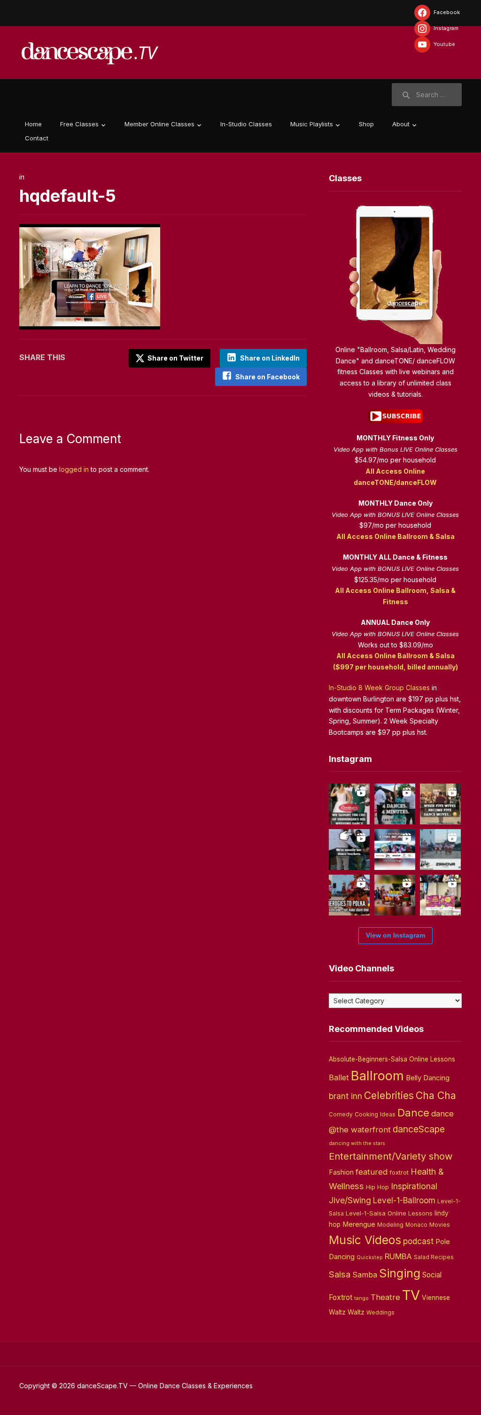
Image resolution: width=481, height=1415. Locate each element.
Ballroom (377, 1076)
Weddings (380, 1312)
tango (361, 1298)
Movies (439, 1224)
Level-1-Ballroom (404, 1200)
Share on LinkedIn (270, 358)
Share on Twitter (174, 358)
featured (372, 1172)
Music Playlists (311, 124)
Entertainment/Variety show (390, 1156)
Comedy (341, 1114)
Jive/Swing (350, 1200)
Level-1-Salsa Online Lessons (389, 1213)
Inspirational (414, 1186)
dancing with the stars (357, 1143)
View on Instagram (395, 935)
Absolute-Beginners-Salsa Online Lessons (392, 1059)
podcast (418, 1241)
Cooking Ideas (375, 1114)
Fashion (341, 1172)
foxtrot (399, 1172)
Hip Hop (377, 1187)
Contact (36, 138)
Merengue (358, 1224)
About (401, 124)
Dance (413, 1113)
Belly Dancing (428, 1077)
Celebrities (389, 1095)
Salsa (339, 1274)
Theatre (385, 1297)
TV (411, 1295)
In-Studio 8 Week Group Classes (379, 688)
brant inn (345, 1096)
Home (33, 124)
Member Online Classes (159, 124)
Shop (366, 124)
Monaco (416, 1225)
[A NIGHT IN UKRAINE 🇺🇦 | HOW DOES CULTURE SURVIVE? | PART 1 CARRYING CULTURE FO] (440, 849)
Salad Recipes (434, 1257)
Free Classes (79, 124)
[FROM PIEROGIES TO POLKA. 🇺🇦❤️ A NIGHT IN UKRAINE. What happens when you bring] (349, 895)
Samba (364, 1274)
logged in (74, 469)
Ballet (339, 1077)
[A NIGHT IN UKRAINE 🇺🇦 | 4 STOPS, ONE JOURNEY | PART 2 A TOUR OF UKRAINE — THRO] (394, 849)
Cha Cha (436, 1095)
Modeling (390, 1224)
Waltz (356, 1312)
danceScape (419, 1129)
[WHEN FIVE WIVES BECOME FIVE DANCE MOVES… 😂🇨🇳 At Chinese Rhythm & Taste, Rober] (440, 804)
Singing (399, 1273)
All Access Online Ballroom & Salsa (395, 536)
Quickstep (370, 1257)
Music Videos (365, 1240)
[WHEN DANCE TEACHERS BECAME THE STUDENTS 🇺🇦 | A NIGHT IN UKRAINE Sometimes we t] (349, 849)
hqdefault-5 (67, 195)
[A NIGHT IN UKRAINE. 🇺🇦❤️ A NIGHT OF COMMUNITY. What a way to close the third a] (394, 895)
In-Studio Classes (246, 124)
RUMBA (398, 1256)
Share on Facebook (267, 377)
